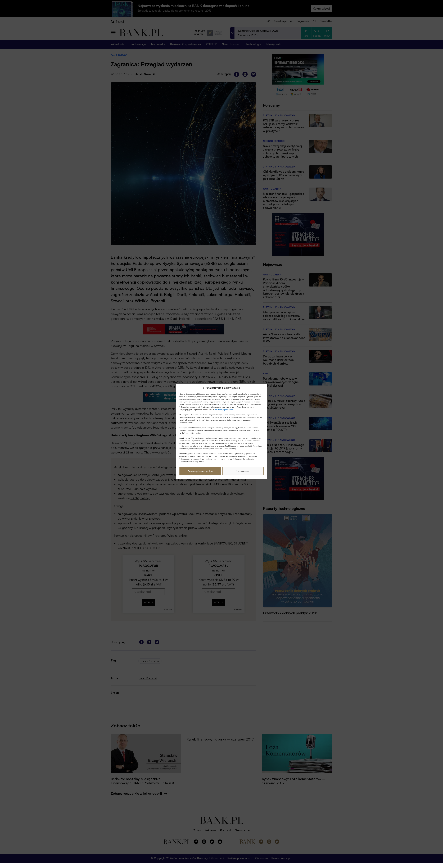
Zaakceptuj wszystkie (200, 471)
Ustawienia (243, 471)
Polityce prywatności (224, 409)
